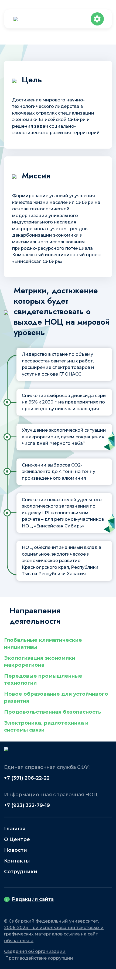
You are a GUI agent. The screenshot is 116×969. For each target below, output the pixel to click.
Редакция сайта (33, 899)
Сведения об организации (35, 951)
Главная (15, 829)
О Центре (17, 839)
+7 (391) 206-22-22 (27, 778)
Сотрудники (20, 872)
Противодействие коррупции (39, 958)
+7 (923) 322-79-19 (27, 805)
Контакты (17, 861)
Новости (15, 850)
